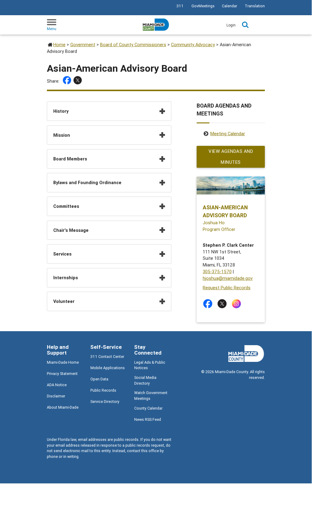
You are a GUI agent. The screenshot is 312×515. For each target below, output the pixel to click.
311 (180, 6)
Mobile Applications (107, 368)
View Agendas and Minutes (231, 156)
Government (82, 44)
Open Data (99, 379)
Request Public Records (227, 287)
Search (245, 25)
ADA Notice (57, 385)
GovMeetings (203, 6)
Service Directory (104, 401)
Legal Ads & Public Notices (149, 365)
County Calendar (148, 408)
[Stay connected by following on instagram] (237, 304)
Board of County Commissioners (133, 44)
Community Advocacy (193, 44)
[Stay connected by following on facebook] (209, 304)
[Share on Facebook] (67, 81)
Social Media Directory (145, 380)
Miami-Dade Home (63, 362)
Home (59, 44)
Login (231, 25)
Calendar (229, 6)
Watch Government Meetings (150, 395)
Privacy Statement (62, 373)
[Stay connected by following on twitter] (223, 304)
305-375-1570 (217, 271)
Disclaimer (56, 396)
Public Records (103, 390)
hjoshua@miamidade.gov (228, 278)
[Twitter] (78, 81)
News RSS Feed (147, 419)
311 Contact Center (107, 356)
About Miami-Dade (63, 407)
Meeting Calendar (227, 133)
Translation (255, 6)
